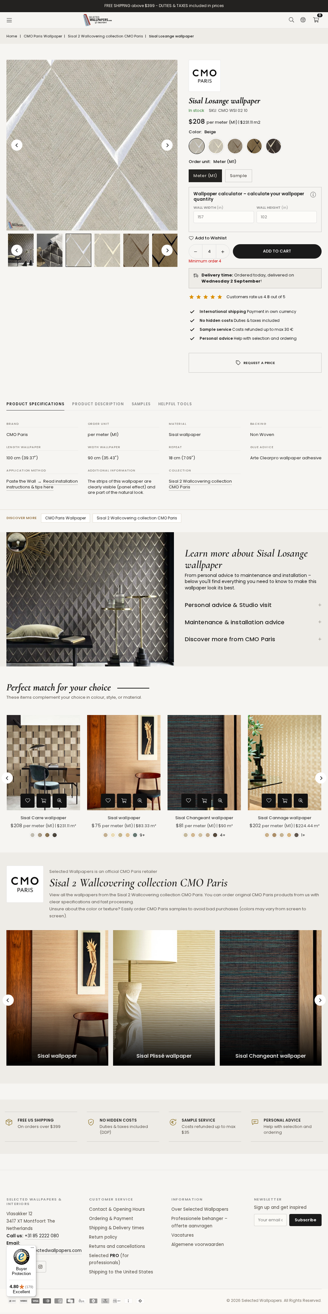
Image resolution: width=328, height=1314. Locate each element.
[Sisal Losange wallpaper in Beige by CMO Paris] (78, 250)
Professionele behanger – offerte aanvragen (199, 1222)
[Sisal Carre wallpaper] (43, 762)
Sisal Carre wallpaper (43, 818)
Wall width (208, 208)
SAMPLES (141, 404)
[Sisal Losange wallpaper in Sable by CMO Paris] (136, 250)
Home (11, 36)
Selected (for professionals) (109, 1259)
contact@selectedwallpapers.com (44, 1251)
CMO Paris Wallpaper (43, 36)
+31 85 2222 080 (42, 1236)
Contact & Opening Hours (117, 1209)
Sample (238, 176)
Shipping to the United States (121, 1272)
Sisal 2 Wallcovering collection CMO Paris (105, 36)
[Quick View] (60, 801)
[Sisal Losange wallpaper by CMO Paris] (49, 250)
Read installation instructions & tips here (42, 484)
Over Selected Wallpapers (199, 1209)
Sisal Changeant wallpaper (204, 818)
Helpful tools (175, 404)
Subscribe (305, 1220)
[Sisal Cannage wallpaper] (284, 762)
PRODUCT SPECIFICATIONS (35, 404)
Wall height (272, 208)
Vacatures (182, 1235)
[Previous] (16, 145)
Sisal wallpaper (124, 818)
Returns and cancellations (117, 1246)
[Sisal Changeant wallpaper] (204, 762)
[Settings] (303, 20)
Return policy (103, 1237)
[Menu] (9, 20)
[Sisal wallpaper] (123, 762)
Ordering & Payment (111, 1219)
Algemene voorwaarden (197, 1244)
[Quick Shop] (44, 801)
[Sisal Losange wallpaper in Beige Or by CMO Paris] (107, 250)
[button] (316, 20)
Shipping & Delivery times (116, 1228)
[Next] (167, 145)
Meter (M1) (205, 176)
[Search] (291, 20)
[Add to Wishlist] (27, 801)
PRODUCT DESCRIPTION (98, 404)
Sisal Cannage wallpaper (284, 818)
